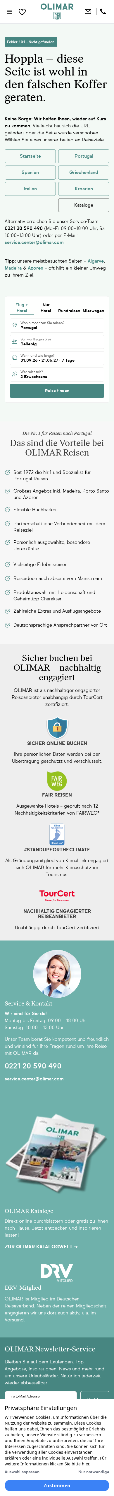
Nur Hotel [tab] (46, 308)
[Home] (57, 11)
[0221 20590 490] (103, 11)
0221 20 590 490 (33, 1066)
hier (85, 1464)
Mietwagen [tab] (93, 310)
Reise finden (57, 390)
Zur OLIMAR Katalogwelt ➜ (41, 1247)
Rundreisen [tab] (69, 310)
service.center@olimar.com (34, 1079)
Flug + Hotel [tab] (21, 308)
